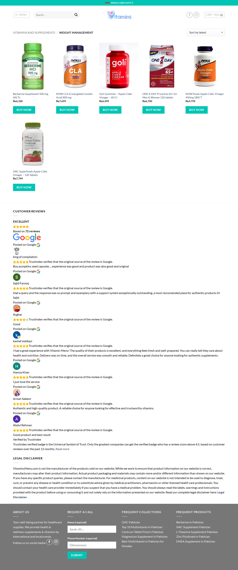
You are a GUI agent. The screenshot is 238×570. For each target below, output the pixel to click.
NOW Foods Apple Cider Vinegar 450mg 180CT (205, 95)
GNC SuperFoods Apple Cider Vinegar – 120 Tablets (30, 173)
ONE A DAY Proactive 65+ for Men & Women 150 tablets (159, 95)
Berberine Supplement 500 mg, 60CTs (31, 95)
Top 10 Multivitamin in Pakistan (142, 527)
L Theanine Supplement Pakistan (197, 532)
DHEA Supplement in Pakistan (195, 541)
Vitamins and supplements (34, 32)
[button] (21, 15)
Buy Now (24, 109)
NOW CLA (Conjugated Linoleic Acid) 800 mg (74, 95)
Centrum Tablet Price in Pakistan (142, 532)
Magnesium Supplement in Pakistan (145, 536)
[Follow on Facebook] (189, 15)
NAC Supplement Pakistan (193, 527)
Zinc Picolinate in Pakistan (193, 536)
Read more (62, 449)
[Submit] (76, 15)
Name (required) (76, 522)
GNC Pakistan (131, 522)
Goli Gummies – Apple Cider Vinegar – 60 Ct (115, 95)
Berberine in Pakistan (190, 522)
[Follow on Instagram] (196, 15)
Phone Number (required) (82, 538)
